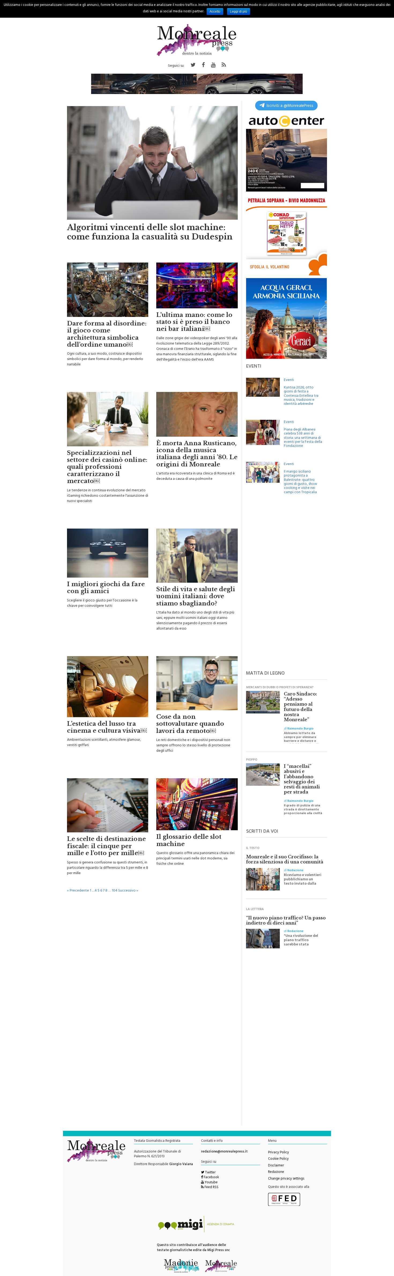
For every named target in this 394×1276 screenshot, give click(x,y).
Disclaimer (276, 1166)
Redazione (276, 1172)
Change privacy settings (286, 1179)
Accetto (215, 11)
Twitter (209, 1173)
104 (114, 891)
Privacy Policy (278, 1153)
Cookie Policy (278, 1159)
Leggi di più (238, 11)
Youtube (211, 1183)
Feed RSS (211, 1187)
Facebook (211, 1177)
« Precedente (78, 891)
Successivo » (128, 891)
